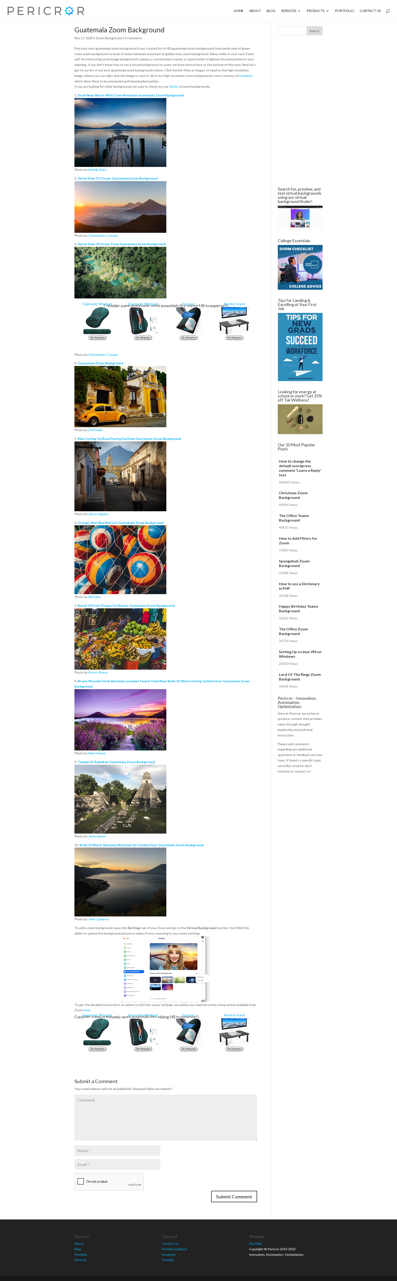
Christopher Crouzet (103, 235)
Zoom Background (109, 38)
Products (316, 11)
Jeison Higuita (98, 514)
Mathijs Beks (97, 169)
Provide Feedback (174, 1249)
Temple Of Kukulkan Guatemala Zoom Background (116, 762)
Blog (271, 11)
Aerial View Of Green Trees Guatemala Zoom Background (122, 244)
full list (174, 86)
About (255, 11)
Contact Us (370, 11)
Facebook (169, 1254)
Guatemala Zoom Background (100, 363)
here (86, 1010)
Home (239, 11)
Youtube (168, 1260)
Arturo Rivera (98, 672)
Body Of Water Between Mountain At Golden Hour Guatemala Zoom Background (141, 845)
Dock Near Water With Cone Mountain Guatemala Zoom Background (131, 95)
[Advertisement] (46, 111)
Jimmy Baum (97, 836)
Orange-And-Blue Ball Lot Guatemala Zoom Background (121, 523)
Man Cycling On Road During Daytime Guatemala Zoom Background (129, 439)
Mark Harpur (97, 753)
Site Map (255, 1243)
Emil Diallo (95, 430)
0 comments (133, 38)
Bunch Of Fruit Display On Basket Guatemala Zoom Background (126, 605)
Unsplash (245, 76)
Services (288, 11)
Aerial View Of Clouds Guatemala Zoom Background (118, 178)
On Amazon (97, 337)
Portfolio (344, 11)
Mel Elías (94, 597)
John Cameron (98, 919)
